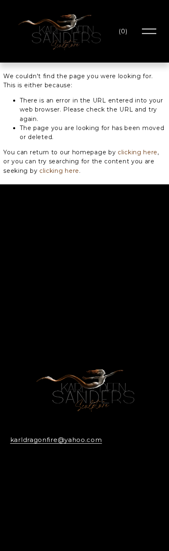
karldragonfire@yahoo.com (56, 440)
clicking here (138, 152)
